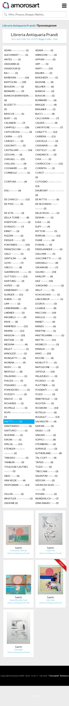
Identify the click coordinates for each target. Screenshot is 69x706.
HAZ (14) (44, 280)
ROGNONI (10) (46, 407)
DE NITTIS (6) (47, 199)
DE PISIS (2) (13, 203)
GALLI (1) (13, 253)
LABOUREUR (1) (49, 299)
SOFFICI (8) (45, 439)
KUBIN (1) (12, 299)
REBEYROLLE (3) (46, 398)
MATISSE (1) (13, 339)
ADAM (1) (16, 50)
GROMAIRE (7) (46, 267)
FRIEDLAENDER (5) (48, 249)
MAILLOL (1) (45, 317)
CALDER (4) (46, 122)
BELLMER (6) (44, 86)
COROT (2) (49, 175)
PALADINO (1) (15, 376)
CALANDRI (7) (14, 122)
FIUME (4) (44, 240)
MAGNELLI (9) (15, 317)
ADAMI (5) (44, 50)
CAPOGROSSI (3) (18, 131)
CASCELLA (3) (46, 140)
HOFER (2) (11, 285)
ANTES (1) (12, 59)
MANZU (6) (45, 326)
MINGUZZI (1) (15, 353)
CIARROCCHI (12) (49, 163)
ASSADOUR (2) (12, 68)
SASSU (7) (42, 430)
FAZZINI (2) (13, 235)
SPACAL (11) (13, 444)
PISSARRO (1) (15, 385)
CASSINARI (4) (46, 145)
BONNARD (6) (45, 100)
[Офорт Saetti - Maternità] (50, 530)
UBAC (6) (11, 475)
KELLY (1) (44, 290)
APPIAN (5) (45, 59)
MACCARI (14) (45, 312)
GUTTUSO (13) (15, 276)
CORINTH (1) (45, 168)
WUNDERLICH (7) (46, 498)
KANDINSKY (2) (16, 290)
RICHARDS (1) (14, 403)
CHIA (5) (43, 159)
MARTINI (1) (45, 330)
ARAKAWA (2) (11, 63)
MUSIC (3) (12, 367)
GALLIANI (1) (45, 253)
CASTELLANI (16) (18, 150)
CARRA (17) (13, 136)
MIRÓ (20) (43, 353)
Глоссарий (54, 675)
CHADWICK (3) (45, 154)
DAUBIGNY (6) (49, 192)
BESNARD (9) (14, 91)
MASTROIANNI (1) (49, 335)
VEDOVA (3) (45, 480)
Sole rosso (50, 600)
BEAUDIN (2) (14, 86)
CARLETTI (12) (46, 131)
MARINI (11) (14, 330)
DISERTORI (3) (17, 222)
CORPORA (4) (15, 181)
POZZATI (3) (15, 394)
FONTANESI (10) (17, 244)
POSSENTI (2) (46, 389)
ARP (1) (41, 63)
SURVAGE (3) (46, 448)
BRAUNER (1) (45, 109)
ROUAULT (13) (47, 416)
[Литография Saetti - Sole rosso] (50, 579)
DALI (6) (12, 190)
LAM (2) (12, 303)
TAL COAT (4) (45, 457)
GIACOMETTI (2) (48, 258)
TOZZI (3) (43, 466)
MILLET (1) (16, 348)
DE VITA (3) (14, 212)
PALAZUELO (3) (46, 376)
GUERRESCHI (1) (17, 271)
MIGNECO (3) (47, 344)
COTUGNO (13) (48, 183)
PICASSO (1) (44, 380)
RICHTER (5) (44, 403)
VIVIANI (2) (46, 493)
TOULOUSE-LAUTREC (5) (16, 469)
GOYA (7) (13, 262)
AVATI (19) (44, 68)
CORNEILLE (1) (17, 172)
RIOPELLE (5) (15, 407)
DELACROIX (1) (47, 212)
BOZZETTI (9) (18, 107)
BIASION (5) (45, 95)
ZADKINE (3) (11, 503)
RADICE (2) (13, 398)
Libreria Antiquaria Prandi (19, 25)
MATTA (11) (45, 339)
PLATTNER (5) (45, 385)
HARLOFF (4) (44, 276)
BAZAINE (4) (44, 82)
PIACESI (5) (13, 380)
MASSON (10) (14, 335)
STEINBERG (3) (45, 444)
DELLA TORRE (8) (16, 217)
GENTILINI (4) (15, 258)
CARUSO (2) (13, 140)
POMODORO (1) (17, 389)
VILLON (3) (14, 493)
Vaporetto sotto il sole (18, 600)
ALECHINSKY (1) (16, 54)
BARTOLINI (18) (15, 82)
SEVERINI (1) (13, 435)
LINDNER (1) (14, 312)
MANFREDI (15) (16, 326)
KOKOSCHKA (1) (47, 294)
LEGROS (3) (46, 303)
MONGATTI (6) (15, 358)
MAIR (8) (11, 321)
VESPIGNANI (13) (16, 484)
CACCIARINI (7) (47, 118)
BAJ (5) (11, 73)
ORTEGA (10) (45, 371)
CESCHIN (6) (13, 154)
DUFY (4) (42, 226)
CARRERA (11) (45, 136)
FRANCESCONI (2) (17, 249)
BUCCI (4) (45, 113)
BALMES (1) (43, 73)
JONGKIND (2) (49, 285)
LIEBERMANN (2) (15, 308)
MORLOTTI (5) (46, 362)
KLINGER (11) (13, 294)
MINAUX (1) (44, 348)
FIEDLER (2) (14, 240)
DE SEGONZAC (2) (46, 206)
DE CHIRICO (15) (17, 199)
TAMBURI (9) (14, 462)
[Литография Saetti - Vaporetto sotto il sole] (18, 579)
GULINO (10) (45, 271)
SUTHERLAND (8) (48, 453)
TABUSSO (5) (16, 457)
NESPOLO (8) (13, 371)
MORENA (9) (15, 362)
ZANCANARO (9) (47, 503)
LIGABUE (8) (45, 308)
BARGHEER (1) (46, 77)
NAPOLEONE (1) (47, 367)
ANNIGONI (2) (46, 54)
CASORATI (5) (15, 145)
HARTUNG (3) (14, 280)
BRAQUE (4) (46, 104)
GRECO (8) (13, 267)
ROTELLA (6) (46, 412)
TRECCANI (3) (46, 471)
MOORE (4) (44, 358)
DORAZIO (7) (14, 226)
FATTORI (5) (46, 231)
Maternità (50, 550)
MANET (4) (45, 321)
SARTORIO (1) (15, 430)
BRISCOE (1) (14, 113)
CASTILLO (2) (45, 150)
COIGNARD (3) (15, 168)
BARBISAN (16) (16, 77)
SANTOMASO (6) (18, 426)
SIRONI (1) (12, 439)
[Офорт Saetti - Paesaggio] (18, 629)
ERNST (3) (11, 231)
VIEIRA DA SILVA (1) (47, 487)
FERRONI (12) (47, 235)
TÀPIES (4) (44, 462)
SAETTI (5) (13, 421)
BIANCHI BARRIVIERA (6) (18, 98)
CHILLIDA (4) (15, 163)
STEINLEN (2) (14, 451)
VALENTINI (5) (46, 475)
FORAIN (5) (43, 244)
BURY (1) (10, 118)
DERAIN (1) (44, 217)
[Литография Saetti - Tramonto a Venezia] (18, 530)
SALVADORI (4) (45, 421)
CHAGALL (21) (14, 159)
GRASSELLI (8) (46, 262)
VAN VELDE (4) (14, 480)
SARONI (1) (44, 426)
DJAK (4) (42, 222)
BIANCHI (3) (44, 91)
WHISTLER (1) (18, 498)
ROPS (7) (17, 414)
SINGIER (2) (45, 435)
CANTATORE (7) (49, 127)
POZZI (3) (45, 394)
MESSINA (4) (16, 344)
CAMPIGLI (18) (16, 127)
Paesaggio (18, 649)
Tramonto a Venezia (18, 550)
